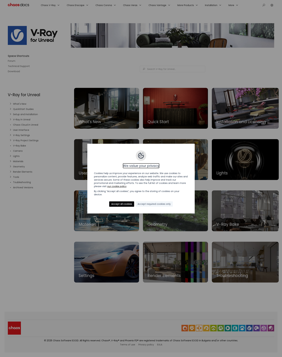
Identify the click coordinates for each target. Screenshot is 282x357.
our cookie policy (116, 186)
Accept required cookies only (154, 204)
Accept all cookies (121, 204)
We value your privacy (141, 165)
